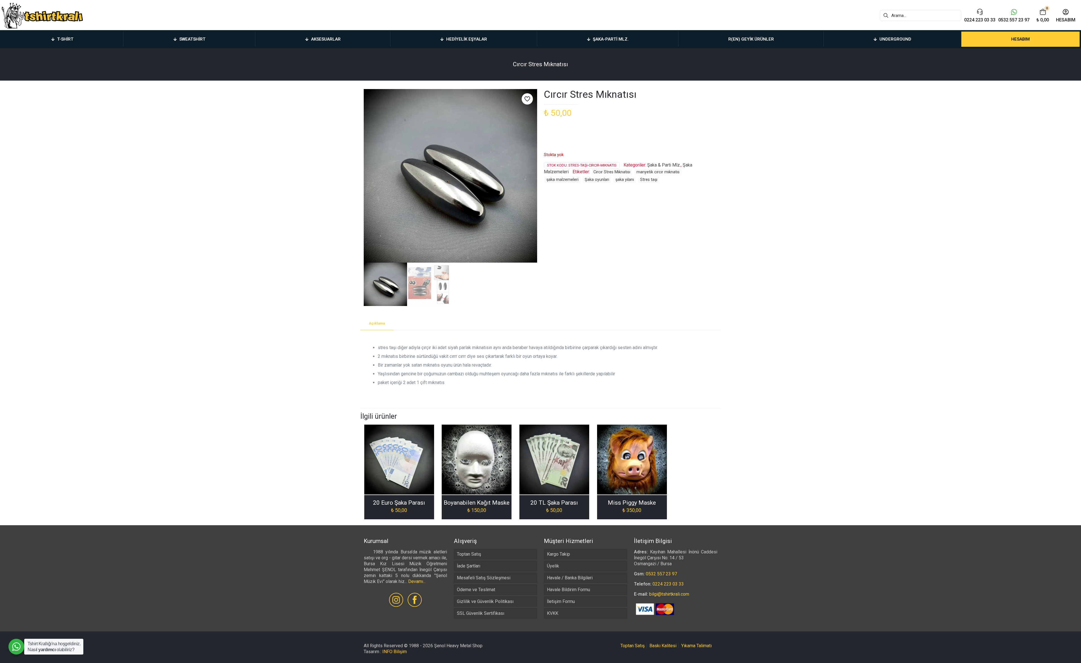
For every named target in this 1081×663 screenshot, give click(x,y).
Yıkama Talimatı (696, 645)
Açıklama (377, 323)
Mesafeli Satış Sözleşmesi (483, 577)
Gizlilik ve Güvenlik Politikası (485, 601)
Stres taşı (648, 179)
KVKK (552, 613)
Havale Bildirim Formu (568, 589)
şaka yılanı (624, 179)
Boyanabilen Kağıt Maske (477, 502)
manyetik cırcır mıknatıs (658, 172)
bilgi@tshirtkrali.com (669, 594)
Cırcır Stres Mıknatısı (611, 172)
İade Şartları (468, 566)
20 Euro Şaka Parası (399, 502)
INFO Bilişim (394, 651)
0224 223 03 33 (668, 584)
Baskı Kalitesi (662, 645)
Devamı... (417, 581)
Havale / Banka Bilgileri (570, 577)
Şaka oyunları (597, 179)
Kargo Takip (558, 554)
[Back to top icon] (1054, 651)
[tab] (376, 323)
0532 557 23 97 (661, 573)
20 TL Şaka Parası (554, 502)
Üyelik (553, 566)
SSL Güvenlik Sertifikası (480, 613)
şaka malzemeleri (562, 179)
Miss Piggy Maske (632, 502)
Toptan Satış (469, 554)
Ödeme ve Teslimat (476, 589)
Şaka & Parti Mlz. (664, 165)
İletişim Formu (561, 601)
